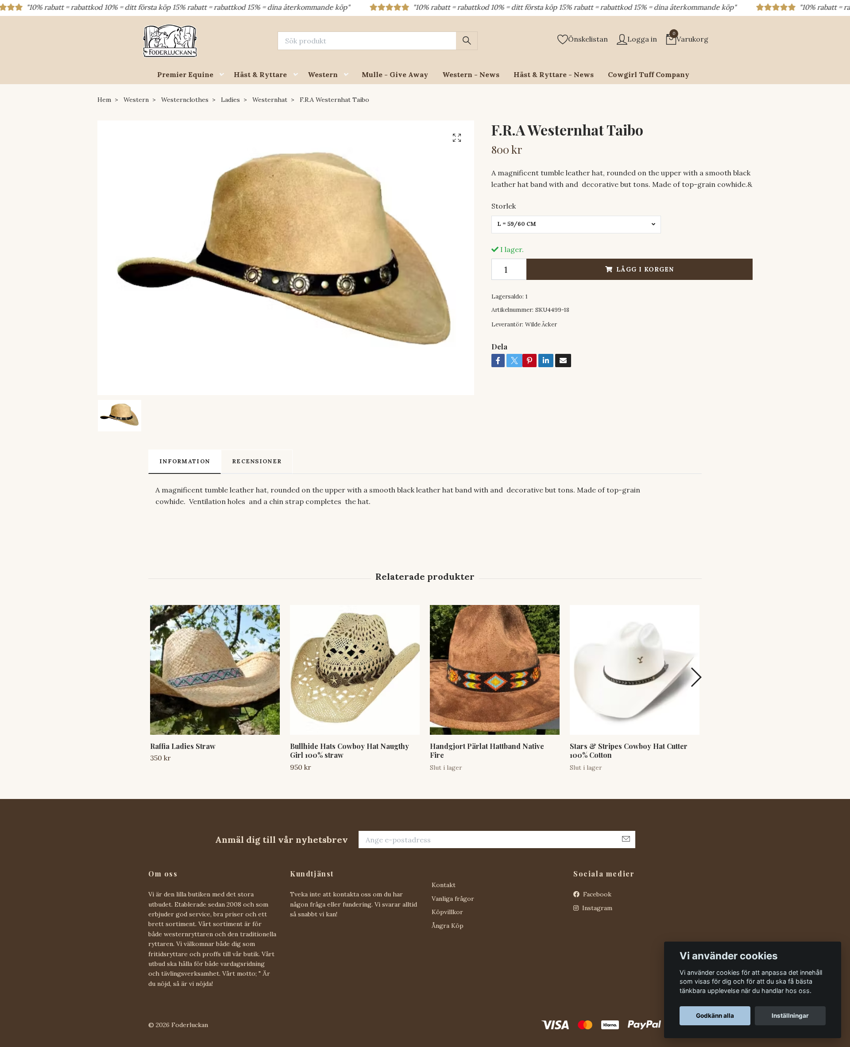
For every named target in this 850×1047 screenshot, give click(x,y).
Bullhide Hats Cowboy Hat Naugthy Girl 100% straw (349, 750)
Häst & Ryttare (260, 74)
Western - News (470, 74)
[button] (223, 75)
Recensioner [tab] (257, 461)
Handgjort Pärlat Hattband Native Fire (487, 750)
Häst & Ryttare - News (554, 74)
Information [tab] (184, 461)
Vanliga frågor (453, 899)
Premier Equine (185, 74)
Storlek (503, 206)
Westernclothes (185, 100)
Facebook (596, 894)
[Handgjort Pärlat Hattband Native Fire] (495, 670)
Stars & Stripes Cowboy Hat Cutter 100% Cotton (629, 750)
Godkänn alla (715, 1015)
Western (323, 74)
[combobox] (576, 224)
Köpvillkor (447, 912)
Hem (104, 100)
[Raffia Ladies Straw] (215, 670)
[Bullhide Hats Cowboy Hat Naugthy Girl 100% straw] (355, 670)
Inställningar (790, 1015)
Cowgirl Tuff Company (648, 74)
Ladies (230, 100)
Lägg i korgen (645, 269)
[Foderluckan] (170, 40)
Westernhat (269, 100)
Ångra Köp (448, 926)
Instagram (596, 908)
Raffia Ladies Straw (183, 746)
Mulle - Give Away (395, 74)
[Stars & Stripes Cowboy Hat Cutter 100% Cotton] (634, 670)
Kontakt (444, 885)
